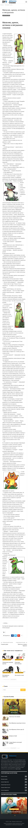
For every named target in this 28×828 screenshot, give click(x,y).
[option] (14, 806)
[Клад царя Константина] (20, 656)
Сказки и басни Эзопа (5, 787)
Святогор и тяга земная (14, 716)
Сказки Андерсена (5, 790)
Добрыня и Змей (13, 735)
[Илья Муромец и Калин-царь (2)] (5, 731)
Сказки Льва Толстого (5, 784)
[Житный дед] (14, 707)
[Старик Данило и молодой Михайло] (5, 744)
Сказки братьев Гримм (14, 809)
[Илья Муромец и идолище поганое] (5, 724)
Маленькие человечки (14, 811)
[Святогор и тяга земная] (5, 718)
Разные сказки (4, 776)
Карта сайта (18, 768)
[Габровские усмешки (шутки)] (7, 656)
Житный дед (14, 712)
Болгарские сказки (6, 15)
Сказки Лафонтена (5, 781)
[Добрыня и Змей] (5, 737)
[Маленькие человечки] (14, 805)
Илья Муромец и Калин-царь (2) (16, 729)
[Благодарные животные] (7, 669)
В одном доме (4, 644)
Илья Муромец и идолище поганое (17, 723)
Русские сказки (4, 779)
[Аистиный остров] (20, 669)
